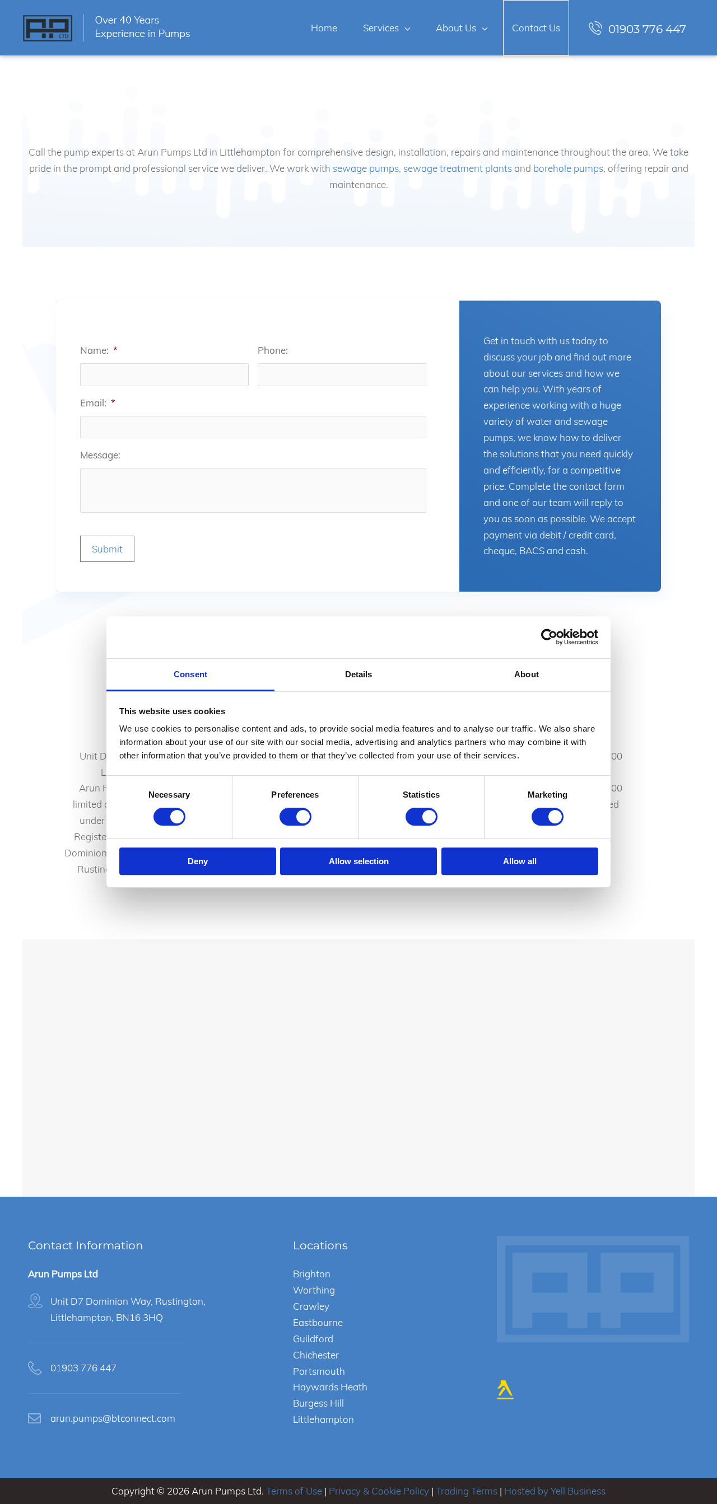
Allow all (520, 861)
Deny (198, 861)
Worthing (314, 1290)
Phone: (273, 350)
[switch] (295, 817)
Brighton (311, 1274)
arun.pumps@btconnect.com (112, 1418)
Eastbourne (318, 1322)
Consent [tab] (190, 674)
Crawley (311, 1306)
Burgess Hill (318, 1403)
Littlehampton (323, 1419)
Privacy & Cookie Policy (379, 1491)
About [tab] (526, 674)
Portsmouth (319, 1371)
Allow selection (359, 861)
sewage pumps (366, 168)
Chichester (316, 1355)
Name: (99, 350)
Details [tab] (359, 674)
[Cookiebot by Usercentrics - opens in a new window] (549, 637)
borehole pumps (568, 168)
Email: (97, 403)
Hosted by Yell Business (555, 1491)
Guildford (313, 1338)
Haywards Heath (330, 1387)
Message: (100, 455)
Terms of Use (294, 1491)
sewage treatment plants (457, 168)
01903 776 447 (647, 28)
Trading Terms (466, 1491)
